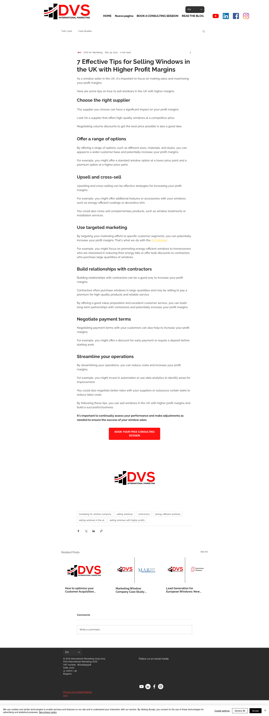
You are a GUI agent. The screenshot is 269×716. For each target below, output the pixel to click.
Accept (255, 710)
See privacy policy (48, 712)
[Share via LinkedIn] (93, 531)
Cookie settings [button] (222, 710)
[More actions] (190, 52)
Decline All (240, 710)
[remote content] (134, 433)
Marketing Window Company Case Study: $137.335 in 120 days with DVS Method (132, 590)
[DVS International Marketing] (226, 16)
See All (204, 551)
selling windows (125, 514)
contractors (144, 514)
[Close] (265, 711)
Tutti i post (66, 31)
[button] (203, 31)
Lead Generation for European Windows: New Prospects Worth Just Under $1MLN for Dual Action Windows (185, 590)
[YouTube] (216, 16)
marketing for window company (95, 514)
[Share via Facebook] (78, 531)
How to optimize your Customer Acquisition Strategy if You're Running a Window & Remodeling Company (83, 590)
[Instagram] (246, 16)
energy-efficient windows (167, 514)
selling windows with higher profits (127, 520)
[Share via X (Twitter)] (86, 531)
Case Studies (85, 31)
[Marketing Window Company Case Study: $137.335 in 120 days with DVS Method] (134, 570)
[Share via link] (101, 531)
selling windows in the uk (91, 520)
